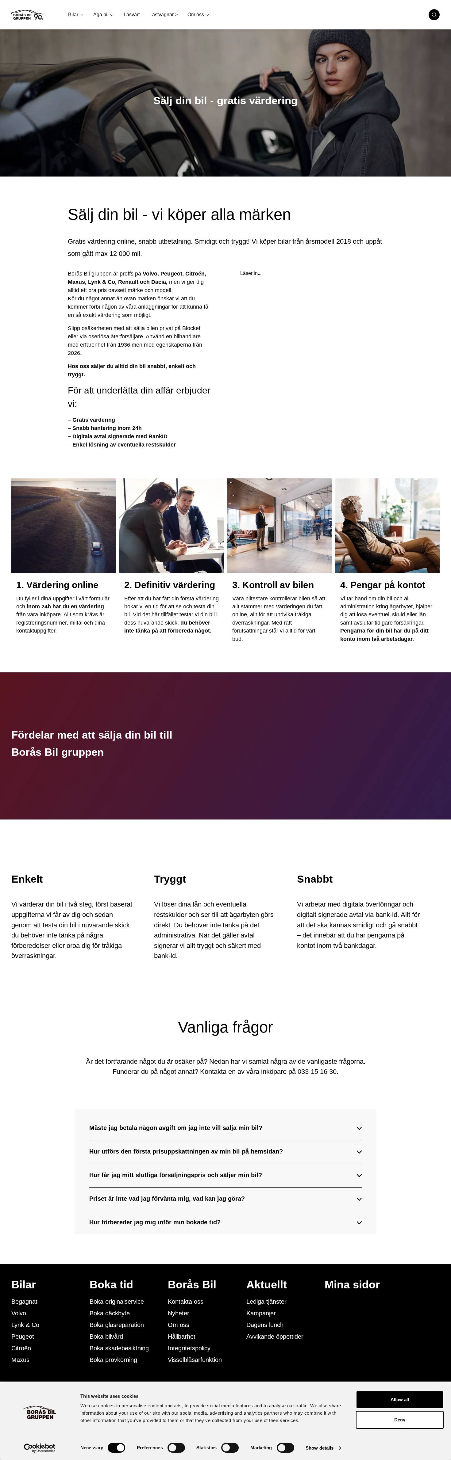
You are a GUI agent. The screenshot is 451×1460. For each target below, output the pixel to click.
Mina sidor (352, 1285)
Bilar (73, 14)
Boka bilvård (106, 1336)
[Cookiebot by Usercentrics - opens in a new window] (40, 1448)
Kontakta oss (185, 1301)
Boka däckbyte (110, 1313)
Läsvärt (132, 14)
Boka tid (111, 1285)
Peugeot (22, 1336)
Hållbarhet (181, 1336)
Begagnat (24, 1301)
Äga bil (101, 14)
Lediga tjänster (266, 1301)
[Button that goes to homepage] (37, 15)
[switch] (176, 1448)
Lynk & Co (25, 1324)
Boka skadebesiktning (119, 1348)
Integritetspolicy (189, 1348)
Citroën (21, 1348)
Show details (319, 1447)
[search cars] (434, 14)
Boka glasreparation (117, 1324)
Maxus (20, 1359)
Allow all (400, 1399)
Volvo (18, 1313)
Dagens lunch (264, 1324)
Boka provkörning (113, 1359)
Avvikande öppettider (274, 1336)
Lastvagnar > (163, 14)
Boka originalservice (117, 1301)
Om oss (195, 14)
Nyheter (178, 1313)
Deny (399, 1419)
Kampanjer (261, 1313)
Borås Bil (192, 1285)
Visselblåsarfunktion (195, 1359)
